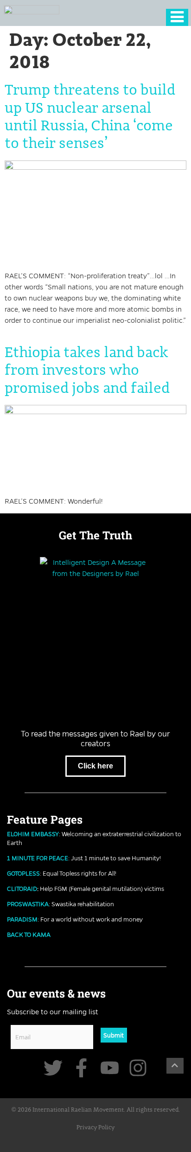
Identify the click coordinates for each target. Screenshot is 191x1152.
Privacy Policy (95, 1128)
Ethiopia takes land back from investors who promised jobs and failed (87, 371)
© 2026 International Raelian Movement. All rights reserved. (96, 1110)
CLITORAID (22, 888)
